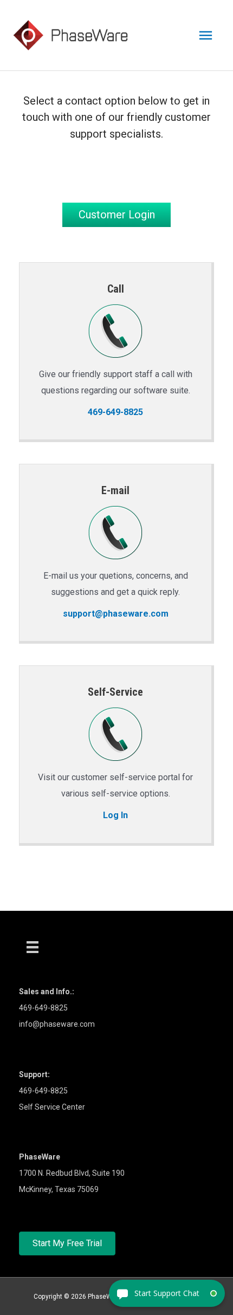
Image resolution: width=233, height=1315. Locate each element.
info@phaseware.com (57, 1024)
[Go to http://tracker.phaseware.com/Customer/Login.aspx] (115, 754)
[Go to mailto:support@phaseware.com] (115, 552)
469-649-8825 (43, 1090)
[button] (116, 215)
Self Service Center (52, 1107)
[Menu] (32, 947)
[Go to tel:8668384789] (115, 351)
